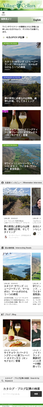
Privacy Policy (5, 406)
